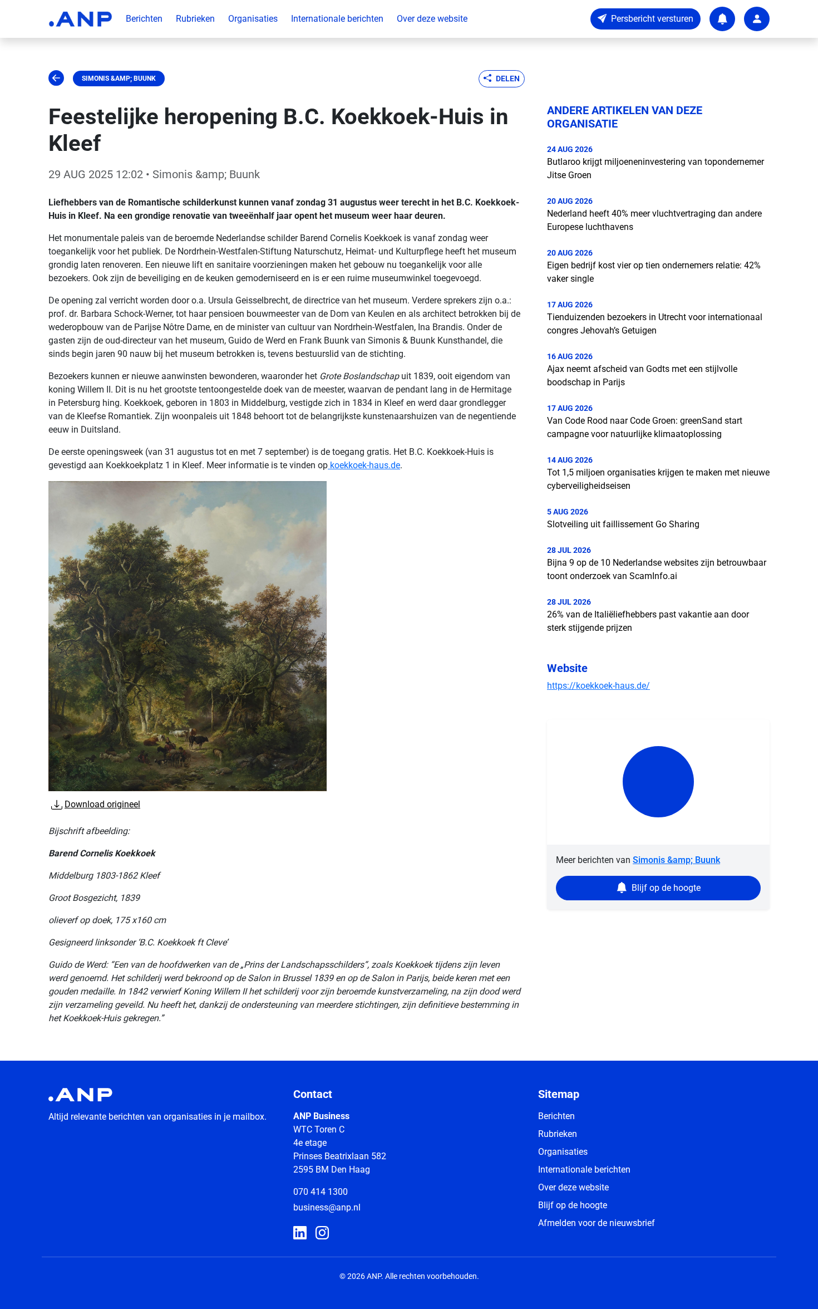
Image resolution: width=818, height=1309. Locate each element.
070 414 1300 (320, 1192)
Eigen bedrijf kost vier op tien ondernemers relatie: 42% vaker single (654, 272)
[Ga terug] (56, 78)
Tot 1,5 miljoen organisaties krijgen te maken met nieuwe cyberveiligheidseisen (658, 479)
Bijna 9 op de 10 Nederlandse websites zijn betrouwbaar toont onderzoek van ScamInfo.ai (656, 569)
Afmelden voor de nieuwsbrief (596, 1223)
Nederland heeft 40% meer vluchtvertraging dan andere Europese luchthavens (654, 220)
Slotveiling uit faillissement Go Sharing (623, 524)
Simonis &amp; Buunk (119, 78)
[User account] (757, 19)
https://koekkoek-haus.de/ (598, 685)
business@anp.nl (327, 1207)
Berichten (144, 18)
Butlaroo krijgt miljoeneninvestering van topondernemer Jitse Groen (655, 168)
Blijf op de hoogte (572, 1205)
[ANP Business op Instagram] (322, 1233)
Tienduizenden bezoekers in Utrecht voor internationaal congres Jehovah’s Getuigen (654, 324)
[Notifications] (722, 19)
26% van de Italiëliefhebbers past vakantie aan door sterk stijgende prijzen (648, 621)
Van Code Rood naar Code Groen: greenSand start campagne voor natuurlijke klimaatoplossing (644, 427)
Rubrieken (195, 18)
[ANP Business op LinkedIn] (300, 1233)
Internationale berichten (337, 18)
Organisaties (253, 18)
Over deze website (432, 18)
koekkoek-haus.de (364, 465)
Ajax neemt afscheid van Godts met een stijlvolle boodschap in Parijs (642, 376)
